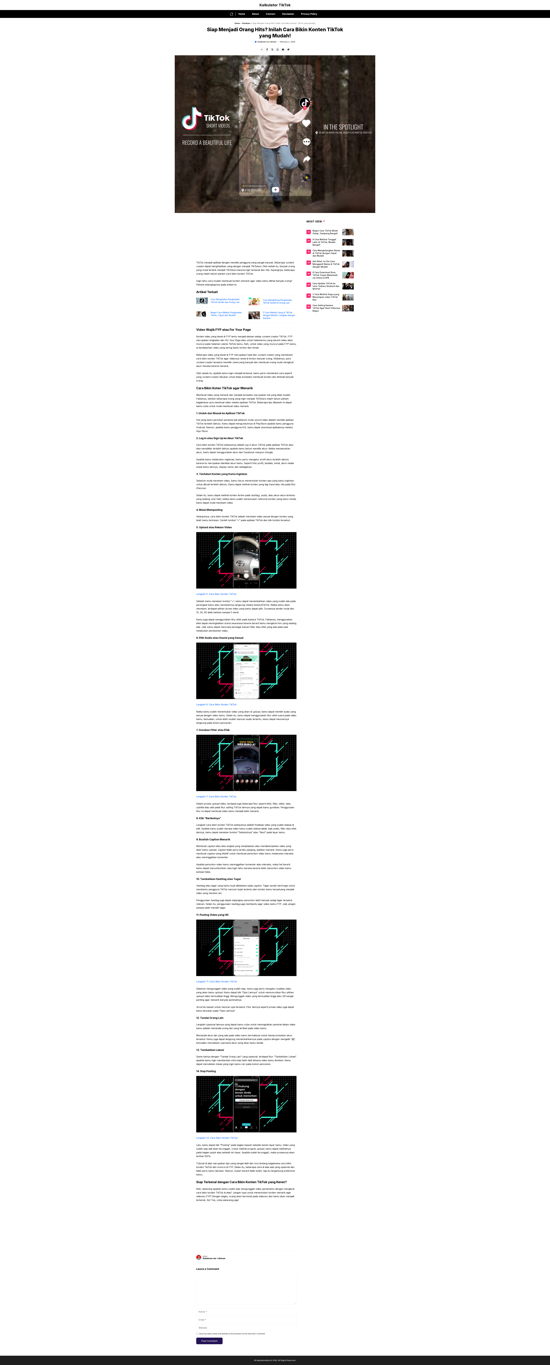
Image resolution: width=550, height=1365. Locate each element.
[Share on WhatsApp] (277, 49)
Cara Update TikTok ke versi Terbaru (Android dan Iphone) (326, 286)
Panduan (246, 23)
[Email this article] (283, 49)
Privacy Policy (309, 13)
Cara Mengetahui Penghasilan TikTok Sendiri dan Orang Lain (225, 301)
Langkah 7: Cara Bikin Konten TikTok (216, 796)
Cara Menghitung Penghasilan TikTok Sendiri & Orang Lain (277, 301)
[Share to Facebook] (267, 49)
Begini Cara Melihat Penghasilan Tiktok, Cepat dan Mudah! (226, 314)
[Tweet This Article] (272, 49)
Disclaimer (288, 13)
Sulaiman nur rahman (267, 42)
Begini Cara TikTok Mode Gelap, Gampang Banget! (325, 232)
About (255, 13)
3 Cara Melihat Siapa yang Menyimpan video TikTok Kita (326, 297)
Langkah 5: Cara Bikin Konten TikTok (216, 594)
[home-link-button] (233, 14)
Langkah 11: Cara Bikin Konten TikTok (216, 981)
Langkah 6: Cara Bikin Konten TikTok (216, 704)
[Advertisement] (246, 239)
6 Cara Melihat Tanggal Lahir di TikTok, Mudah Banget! (324, 242)
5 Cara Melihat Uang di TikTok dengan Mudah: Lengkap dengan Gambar (279, 315)
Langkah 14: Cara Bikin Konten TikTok (217, 1137)
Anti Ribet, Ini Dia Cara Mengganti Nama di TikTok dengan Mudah (326, 264)
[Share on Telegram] (288, 49)
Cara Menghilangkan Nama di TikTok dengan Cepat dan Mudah (326, 253)
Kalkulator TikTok (275, 5)
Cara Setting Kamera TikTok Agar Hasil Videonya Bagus (326, 308)
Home (241, 13)
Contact (270, 13)
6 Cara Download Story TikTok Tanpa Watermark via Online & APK (325, 275)
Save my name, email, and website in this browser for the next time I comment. (232, 1334)
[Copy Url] (262, 49)
